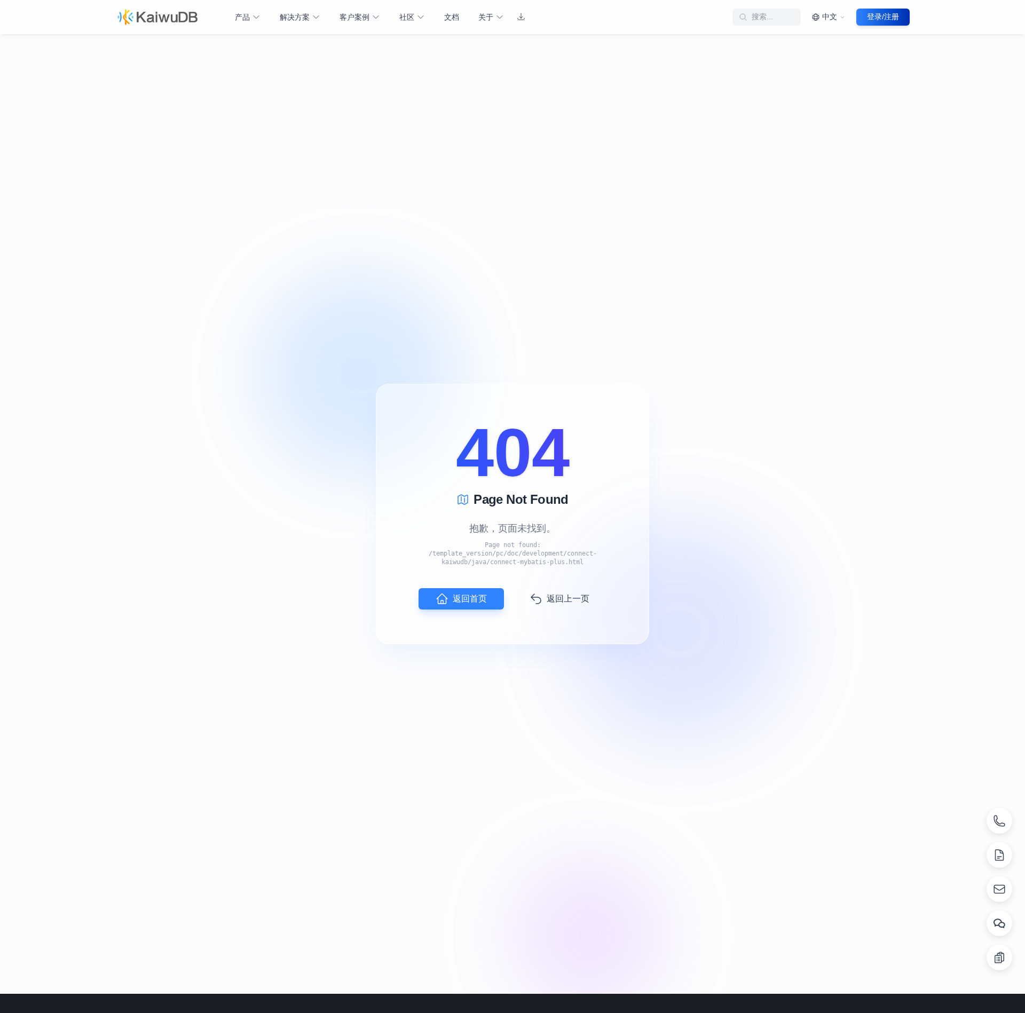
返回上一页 (568, 598)
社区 (406, 17)
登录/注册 (883, 16)
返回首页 (470, 598)
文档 (451, 17)
